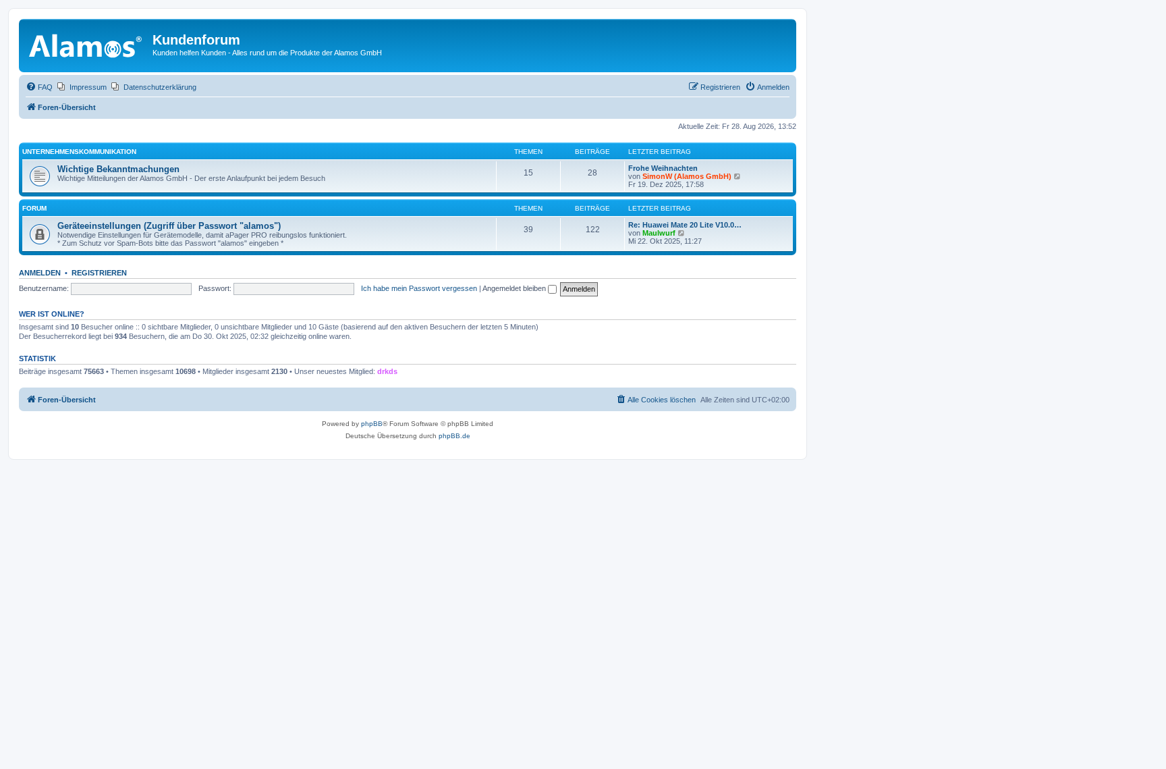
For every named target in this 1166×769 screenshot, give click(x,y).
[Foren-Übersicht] (87, 43)
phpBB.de (454, 436)
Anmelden (40, 273)
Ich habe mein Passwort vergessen (419, 288)
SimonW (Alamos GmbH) (686, 176)
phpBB (372, 423)
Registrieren (99, 273)
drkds (387, 371)
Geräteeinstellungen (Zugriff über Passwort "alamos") (169, 226)
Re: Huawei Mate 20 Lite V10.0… (685, 225)
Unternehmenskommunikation (79, 151)
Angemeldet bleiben (515, 288)
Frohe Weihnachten (663, 168)
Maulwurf (658, 233)
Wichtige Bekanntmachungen (118, 169)
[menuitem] (39, 87)
